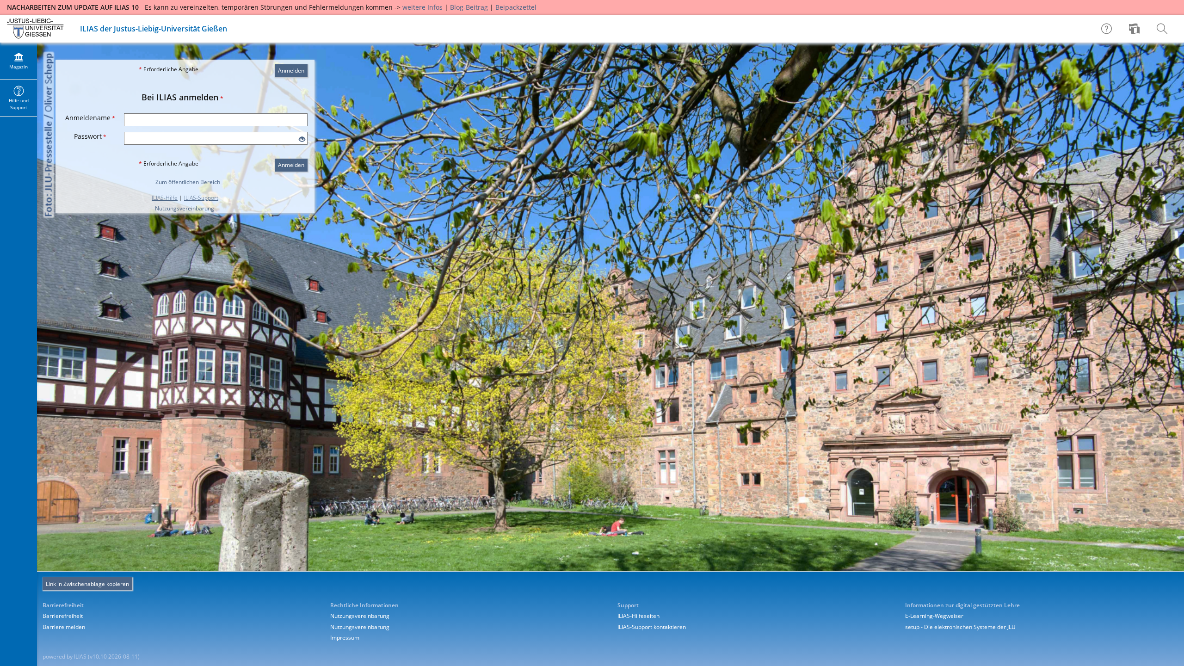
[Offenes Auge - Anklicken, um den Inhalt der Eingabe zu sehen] (302, 139)
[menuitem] (1135, 29)
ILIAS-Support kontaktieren (651, 627)
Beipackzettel (515, 7)
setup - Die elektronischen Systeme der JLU (960, 627)
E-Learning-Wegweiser (934, 616)
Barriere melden (64, 627)
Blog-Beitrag (469, 7)
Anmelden (291, 70)
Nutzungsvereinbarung (184, 208)
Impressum (344, 637)
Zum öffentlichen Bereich (187, 182)
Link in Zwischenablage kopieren (87, 584)
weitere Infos (422, 7)
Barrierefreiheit (63, 616)
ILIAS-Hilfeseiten (638, 616)
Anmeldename (90, 117)
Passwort (90, 136)
